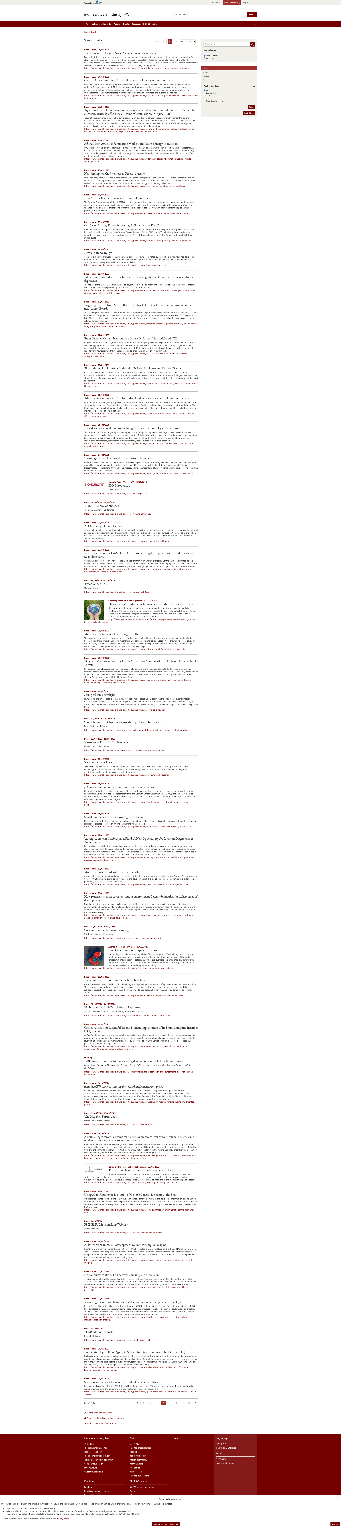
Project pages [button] (248, 2)
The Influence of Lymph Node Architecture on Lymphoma (120, 53)
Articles (117, 24)
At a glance (89, 1443)
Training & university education (98, 1459)
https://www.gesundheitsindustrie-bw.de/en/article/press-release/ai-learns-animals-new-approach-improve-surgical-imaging (138, 1261)
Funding (206, 76)
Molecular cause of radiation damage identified (113, 872)
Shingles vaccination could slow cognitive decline (114, 817)
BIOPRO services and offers (141, 1487)
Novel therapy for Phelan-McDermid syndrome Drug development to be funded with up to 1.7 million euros (140, 555)
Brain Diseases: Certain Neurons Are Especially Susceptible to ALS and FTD (131, 338)
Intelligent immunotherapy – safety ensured (135, 950)
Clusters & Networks (93, 1471)
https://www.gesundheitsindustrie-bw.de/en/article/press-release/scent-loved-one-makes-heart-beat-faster (134, 995)
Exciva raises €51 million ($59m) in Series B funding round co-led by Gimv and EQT (135, 1352)
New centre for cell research (100, 762)
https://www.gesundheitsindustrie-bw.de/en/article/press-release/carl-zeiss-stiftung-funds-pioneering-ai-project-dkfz (138, 240)
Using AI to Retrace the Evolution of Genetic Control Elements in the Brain (130, 1195)
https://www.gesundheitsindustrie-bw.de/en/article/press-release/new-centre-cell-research (126, 774)
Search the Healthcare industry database (105, 1418)
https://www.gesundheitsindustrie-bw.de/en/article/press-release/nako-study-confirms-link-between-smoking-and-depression (137, 1288)
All (207, 90)
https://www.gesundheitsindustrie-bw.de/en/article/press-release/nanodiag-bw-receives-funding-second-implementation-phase (140, 1103)
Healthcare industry (232, 2)
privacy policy (63, 1518)
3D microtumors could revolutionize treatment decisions (119, 787)
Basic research (136, 1471)
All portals (210, 58)
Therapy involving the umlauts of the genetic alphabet (141, 1170)
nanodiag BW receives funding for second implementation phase (123, 1086)
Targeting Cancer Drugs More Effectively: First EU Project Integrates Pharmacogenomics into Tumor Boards (138, 307)
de (254, 24)
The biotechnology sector (95, 1447)
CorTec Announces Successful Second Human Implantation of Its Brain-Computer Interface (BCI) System (141, 1029)
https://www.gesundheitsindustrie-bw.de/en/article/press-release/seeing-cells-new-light (125, 709)
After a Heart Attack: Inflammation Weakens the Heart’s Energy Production (131, 144)
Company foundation (93, 1463)
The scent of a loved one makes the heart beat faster (115, 980)
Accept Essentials (160, 1524)
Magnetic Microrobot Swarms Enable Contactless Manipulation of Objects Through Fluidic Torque (140, 663)
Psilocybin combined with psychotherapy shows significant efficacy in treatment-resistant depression (138, 279)
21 (189, 1403)
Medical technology (93, 1451)
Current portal (212, 56)
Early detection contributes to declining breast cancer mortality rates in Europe (132, 428)
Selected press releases (140, 1447)
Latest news (134, 1443)
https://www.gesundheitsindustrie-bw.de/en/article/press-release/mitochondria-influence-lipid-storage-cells (134, 649)
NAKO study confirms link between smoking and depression (121, 1275)
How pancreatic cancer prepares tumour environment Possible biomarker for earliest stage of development (140, 898)
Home (86, 32)
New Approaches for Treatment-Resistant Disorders (116, 198)
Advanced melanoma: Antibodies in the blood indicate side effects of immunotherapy (136, 398)
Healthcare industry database (97, 1491)
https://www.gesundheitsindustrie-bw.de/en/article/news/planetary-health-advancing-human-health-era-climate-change (140, 620)
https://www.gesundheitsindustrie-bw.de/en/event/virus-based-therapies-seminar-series (125, 750)
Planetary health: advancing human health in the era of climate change (151, 604)
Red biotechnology (137, 1455)
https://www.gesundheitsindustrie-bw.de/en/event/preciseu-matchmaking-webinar (123, 1232)
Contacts (133, 1491)
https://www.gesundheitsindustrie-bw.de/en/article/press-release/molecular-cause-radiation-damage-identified (136, 884)
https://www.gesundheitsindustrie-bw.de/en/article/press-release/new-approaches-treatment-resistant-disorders (136, 213)
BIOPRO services (150, 24)
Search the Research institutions (102, 1423)
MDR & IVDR (221, 1443)
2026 (208, 95)
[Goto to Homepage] (108, 14)
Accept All (174, 1524)
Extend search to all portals (99, 1412)
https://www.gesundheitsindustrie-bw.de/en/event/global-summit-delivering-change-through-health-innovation (136, 730)
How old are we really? (98, 253)
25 (164, 42)
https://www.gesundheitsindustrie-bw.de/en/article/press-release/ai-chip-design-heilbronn (126, 541)
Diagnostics (134, 1467)
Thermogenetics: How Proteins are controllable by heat (118, 458)
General (206, 68)
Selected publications (139, 1475)
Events (126, 24)
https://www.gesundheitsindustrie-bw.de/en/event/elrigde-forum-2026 (117, 1340)
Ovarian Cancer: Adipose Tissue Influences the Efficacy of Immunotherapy (130, 80)
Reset (251, 107)
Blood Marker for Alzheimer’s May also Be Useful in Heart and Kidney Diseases (133, 368)
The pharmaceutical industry (97, 1455)
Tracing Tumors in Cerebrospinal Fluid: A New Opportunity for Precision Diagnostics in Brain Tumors (138, 840)
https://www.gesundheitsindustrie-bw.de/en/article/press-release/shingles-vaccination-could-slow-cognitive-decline (137, 826)
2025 (208, 98)
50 (170, 42)
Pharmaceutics (136, 1463)
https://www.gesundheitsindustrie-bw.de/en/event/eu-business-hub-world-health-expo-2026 (127, 1015)
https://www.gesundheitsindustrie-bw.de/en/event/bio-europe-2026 (116, 493)
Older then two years (214, 101)
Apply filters (249, 113)
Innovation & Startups (226, 1447)
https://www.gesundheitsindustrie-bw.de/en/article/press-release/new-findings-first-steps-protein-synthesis (134, 186)
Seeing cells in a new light (99, 695)
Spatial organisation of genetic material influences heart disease (122, 1382)
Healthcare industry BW (101, 24)
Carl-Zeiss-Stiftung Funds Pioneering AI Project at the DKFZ (121, 225)
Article (205, 72)
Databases (136, 24)
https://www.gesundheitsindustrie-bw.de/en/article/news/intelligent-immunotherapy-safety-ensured (131, 968)
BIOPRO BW (217, 2)
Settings (335, 1524)
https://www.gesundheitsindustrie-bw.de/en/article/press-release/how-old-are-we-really (125, 265)
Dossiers (133, 1451)
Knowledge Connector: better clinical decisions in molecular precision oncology (132, 1302)
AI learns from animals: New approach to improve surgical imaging (125, 1245)
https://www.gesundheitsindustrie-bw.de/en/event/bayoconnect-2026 (116, 592)
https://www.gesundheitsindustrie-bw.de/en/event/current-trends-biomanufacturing (123, 938)
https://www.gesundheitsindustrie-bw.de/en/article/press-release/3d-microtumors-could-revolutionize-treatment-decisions (137, 803)
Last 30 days (211, 93)
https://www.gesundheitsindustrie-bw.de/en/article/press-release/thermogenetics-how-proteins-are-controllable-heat (138, 473)
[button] (253, 86)
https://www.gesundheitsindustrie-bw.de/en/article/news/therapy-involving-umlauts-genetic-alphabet (131, 1182)
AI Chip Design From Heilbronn (104, 526)
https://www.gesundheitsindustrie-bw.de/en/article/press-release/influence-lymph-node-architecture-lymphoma (136, 68)
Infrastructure (90, 1467)
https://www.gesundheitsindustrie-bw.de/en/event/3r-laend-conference (117, 513)
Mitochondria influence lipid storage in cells (111, 634)
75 (177, 42)
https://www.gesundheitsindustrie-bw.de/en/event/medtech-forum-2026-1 (119, 1124)
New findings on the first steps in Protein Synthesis (115, 174)
